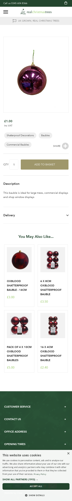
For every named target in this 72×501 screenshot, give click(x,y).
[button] (36, 479)
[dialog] (36, 475)
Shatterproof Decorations (20, 135)
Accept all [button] (36, 486)
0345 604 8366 (19, 3)
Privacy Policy (40, 474)
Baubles (45, 135)
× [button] (68, 453)
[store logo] (36, 11)
